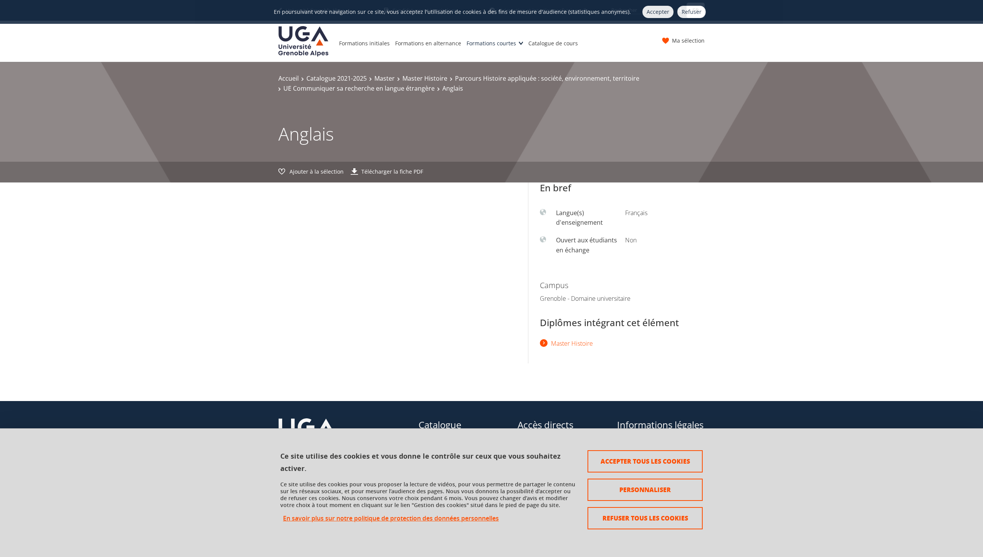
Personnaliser (645, 489)
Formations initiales (364, 43)
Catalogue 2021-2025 (336, 78)
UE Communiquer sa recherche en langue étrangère (359, 88)
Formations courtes (491, 43)
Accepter (658, 11)
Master (384, 78)
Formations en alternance (428, 43)
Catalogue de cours (553, 43)
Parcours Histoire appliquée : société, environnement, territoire (547, 78)
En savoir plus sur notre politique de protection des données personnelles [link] (391, 518)
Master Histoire (424, 78)
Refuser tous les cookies (645, 518)
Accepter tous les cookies (645, 461)
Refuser (692, 11)
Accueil (288, 78)
